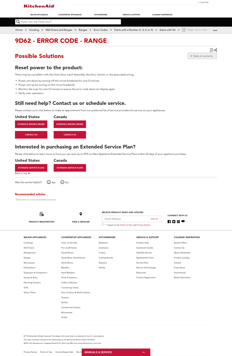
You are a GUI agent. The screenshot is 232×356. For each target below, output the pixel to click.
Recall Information (182, 277)
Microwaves (29, 263)
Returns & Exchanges (146, 267)
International (180, 272)
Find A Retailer (80, 221)
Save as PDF (211, 50)
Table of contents (203, 55)
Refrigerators (30, 252)
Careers (177, 263)
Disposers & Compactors (35, 272)
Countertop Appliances (70, 15)
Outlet (64, 317)
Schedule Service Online (31, 124)
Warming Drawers (32, 282)
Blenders (65, 267)
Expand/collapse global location (215, 29)
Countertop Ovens (70, 287)
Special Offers (180, 243)
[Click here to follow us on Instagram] (178, 221)
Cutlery (102, 252)
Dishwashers (29, 267)
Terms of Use (126, 225)
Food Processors (69, 277)
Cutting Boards (106, 257)
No (67, 182)
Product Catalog (181, 257)
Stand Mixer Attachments (73, 257)
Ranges (83, 29)
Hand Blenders (68, 272)
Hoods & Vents (31, 277)
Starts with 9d (168, 29)
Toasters (65, 297)
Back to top (21, 173)
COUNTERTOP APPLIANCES (76, 237)
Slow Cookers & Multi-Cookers (75, 292)
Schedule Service (144, 252)
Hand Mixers (67, 263)
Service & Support (131, 15)
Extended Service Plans (31, 168)
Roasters (103, 263)
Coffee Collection (69, 282)
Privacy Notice (143, 225)
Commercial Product (70, 307)
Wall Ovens (29, 248)
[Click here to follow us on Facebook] (169, 221)
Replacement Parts (145, 257)
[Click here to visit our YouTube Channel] (182, 221)
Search (18, 22)
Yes (53, 182)
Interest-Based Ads (64, 352)
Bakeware (103, 243)
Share (215, 50)
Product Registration (41, 221)
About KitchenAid (182, 252)
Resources (141, 272)
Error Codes (101, 29)
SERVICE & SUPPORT (147, 237)
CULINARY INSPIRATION (187, 237)
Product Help (142, 243)
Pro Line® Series (69, 248)
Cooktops (28, 243)
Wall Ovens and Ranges (59, 29)
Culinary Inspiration (162, 15)
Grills (26, 287)
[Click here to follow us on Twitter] (173, 221)
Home (19, 29)
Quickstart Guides (144, 248)
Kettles (64, 302)
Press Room (179, 267)
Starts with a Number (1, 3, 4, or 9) (134, 29)
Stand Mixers (67, 252)
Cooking (34, 29)
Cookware (103, 248)
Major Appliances (39, 15)
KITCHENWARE (107, 237)
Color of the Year (69, 243)
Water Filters (30, 292)
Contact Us (31, 135)
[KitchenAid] (39, 6)
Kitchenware (100, 15)
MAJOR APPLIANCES (35, 237)
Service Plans (142, 263)
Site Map (80, 352)
